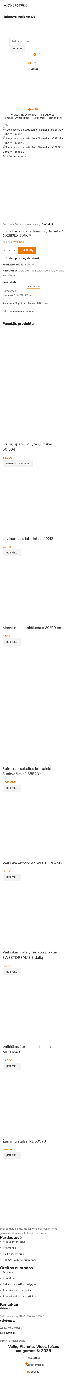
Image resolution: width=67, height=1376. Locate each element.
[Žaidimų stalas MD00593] (33, 1104)
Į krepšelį (27, 250)
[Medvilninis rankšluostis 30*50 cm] (33, 590)
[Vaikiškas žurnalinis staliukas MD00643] (33, 1009)
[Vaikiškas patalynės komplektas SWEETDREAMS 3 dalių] (33, 915)
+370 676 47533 (11, 1328)
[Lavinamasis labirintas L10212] (33, 501)
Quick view (7, 471)
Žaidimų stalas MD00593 (24, 1141)
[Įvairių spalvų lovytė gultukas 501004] (33, 355)
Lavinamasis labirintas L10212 (28, 538)
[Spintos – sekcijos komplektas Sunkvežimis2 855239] (33, 679)
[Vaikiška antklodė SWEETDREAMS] (33, 826)
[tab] (33, 286)
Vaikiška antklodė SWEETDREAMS (32, 863)
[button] (12, 552)
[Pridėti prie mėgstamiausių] (7, 437)
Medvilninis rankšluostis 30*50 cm (32, 627)
